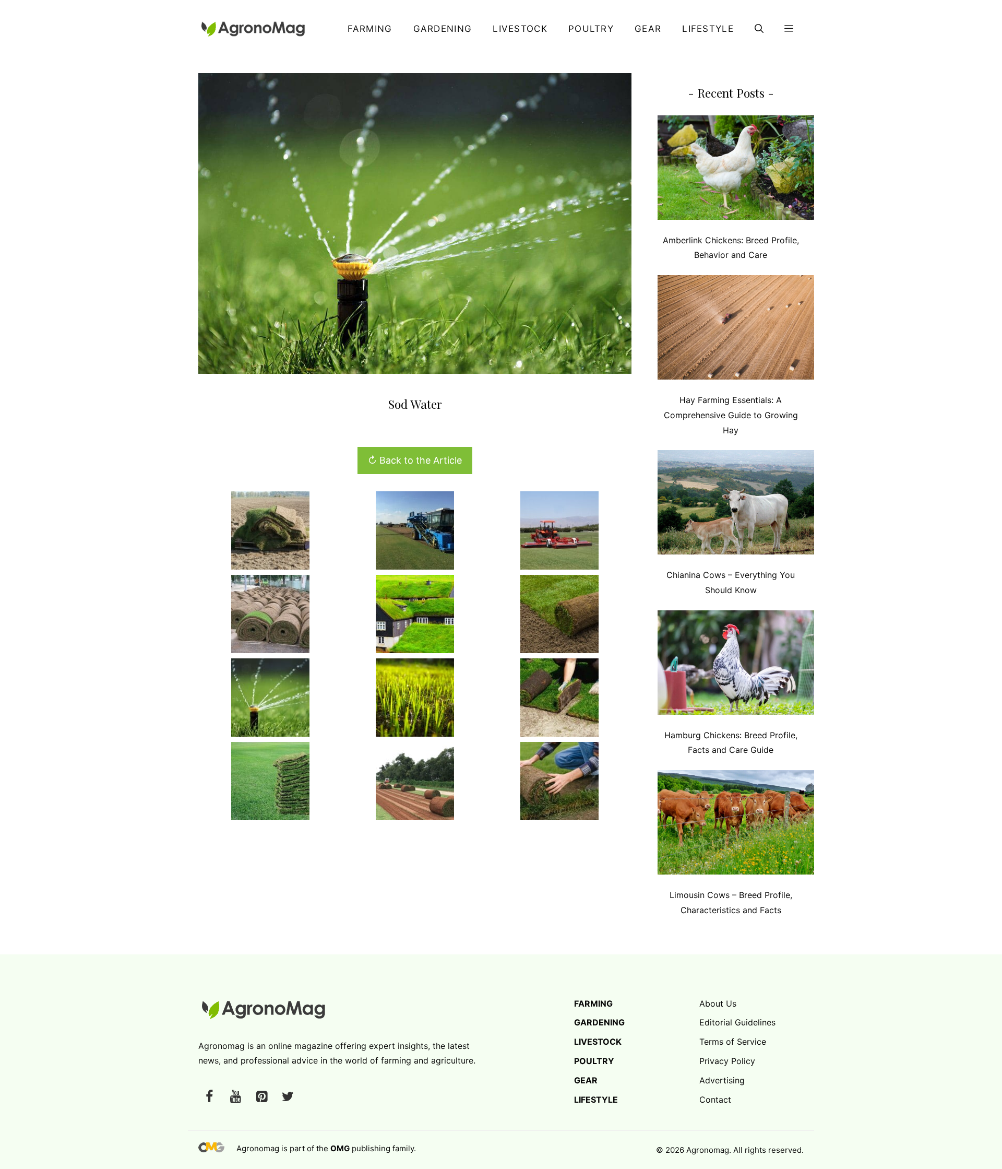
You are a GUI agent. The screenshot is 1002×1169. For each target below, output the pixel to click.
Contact (715, 1099)
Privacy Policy (727, 1061)
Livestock (520, 28)
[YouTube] (235, 1097)
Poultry (591, 28)
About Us (717, 1003)
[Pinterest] (261, 1097)
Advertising (722, 1080)
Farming (370, 28)
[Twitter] (287, 1097)
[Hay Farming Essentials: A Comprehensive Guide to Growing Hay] (736, 329)
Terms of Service (732, 1041)
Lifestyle (708, 28)
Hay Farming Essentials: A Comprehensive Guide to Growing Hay (731, 415)
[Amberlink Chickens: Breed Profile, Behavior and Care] (736, 170)
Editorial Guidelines (737, 1022)
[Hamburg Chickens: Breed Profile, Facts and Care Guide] (736, 664)
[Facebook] (209, 1097)
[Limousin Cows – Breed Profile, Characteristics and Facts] (736, 824)
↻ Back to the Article (415, 460)
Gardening (442, 28)
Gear (648, 28)
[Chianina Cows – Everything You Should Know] (736, 504)
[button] (759, 28)
